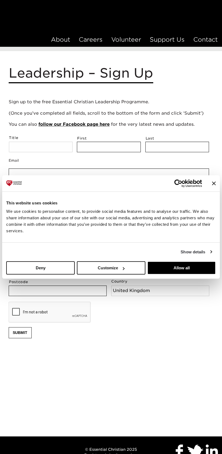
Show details (193, 252)
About (60, 39)
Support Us (167, 39)
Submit (20, 332)
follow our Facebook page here (74, 124)
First (82, 138)
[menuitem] (60, 39)
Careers (91, 39)
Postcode (18, 282)
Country (119, 281)
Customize (108, 268)
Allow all (182, 268)
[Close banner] (214, 183)
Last (150, 138)
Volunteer (126, 39)
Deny (40, 268)
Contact (205, 39)
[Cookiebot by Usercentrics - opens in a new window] (178, 183)
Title (13, 138)
